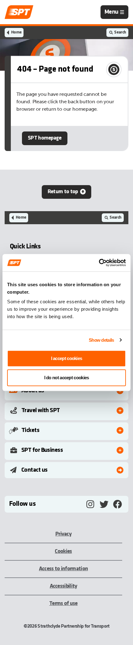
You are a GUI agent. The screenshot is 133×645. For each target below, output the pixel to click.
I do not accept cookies (66, 377)
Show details (101, 340)
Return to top (63, 192)
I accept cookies (66, 358)
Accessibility (63, 586)
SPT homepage (45, 138)
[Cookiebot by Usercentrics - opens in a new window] (99, 263)
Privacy (63, 534)
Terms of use (63, 604)
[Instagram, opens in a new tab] (90, 504)
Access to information (63, 569)
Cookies (63, 551)
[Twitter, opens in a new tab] (104, 504)
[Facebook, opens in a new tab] (117, 504)
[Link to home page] (19, 12)
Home (16, 32)
